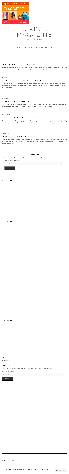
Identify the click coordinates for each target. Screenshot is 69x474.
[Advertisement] (34, 196)
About (15, 464)
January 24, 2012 (5, 98)
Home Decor (39, 47)
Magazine (44, 464)
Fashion (24, 47)
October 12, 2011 (5, 133)
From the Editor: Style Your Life (19, 64)
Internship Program (35, 464)
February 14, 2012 (6, 77)
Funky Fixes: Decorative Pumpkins (19, 137)
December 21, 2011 (6, 114)
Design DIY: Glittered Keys (15, 101)
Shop (46, 47)
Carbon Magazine (34, 32)
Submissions (52, 464)
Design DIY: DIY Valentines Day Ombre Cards (24, 81)
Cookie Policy (35, 471)
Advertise (21, 464)
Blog (18, 47)
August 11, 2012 (5, 61)
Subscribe (10, 168)
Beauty (31, 47)
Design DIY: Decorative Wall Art (18, 118)
